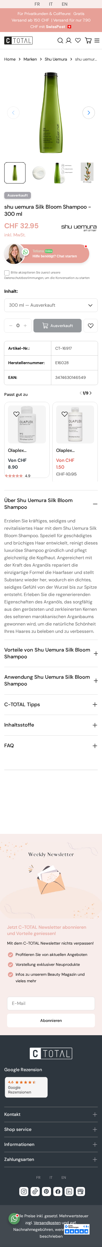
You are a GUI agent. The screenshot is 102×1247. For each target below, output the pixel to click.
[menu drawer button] (97, 40)
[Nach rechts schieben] (88, 112)
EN (64, 4)
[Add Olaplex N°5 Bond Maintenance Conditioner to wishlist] (64, 414)
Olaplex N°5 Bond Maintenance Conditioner (66, 451)
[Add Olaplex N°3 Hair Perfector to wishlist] (16, 414)
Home (10, 59)
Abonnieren (51, 1020)
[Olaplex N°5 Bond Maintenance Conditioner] (75, 424)
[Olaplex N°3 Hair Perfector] (27, 424)
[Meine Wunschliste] (78, 40)
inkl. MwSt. (15, 235)
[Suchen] (60, 40)
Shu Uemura (56, 59)
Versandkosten (47, 1222)
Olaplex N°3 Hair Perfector (18, 451)
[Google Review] (26, 1087)
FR (37, 4)
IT (51, 4)
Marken (30, 59)
